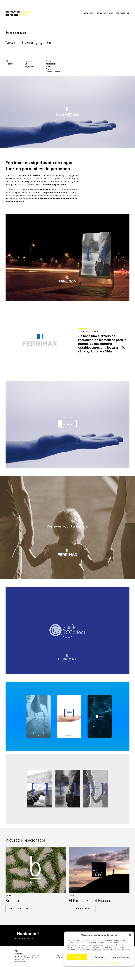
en (128, 13)
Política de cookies (85, 963)
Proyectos (101, 13)
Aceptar (77, 957)
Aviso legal (116, 963)
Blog (111, 13)
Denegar (99, 957)
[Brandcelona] (18, 13)
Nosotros (88, 13)
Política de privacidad (102, 963)
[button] (129, 935)
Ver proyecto (19, 908)
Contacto (120, 13)
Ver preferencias (121, 957)
